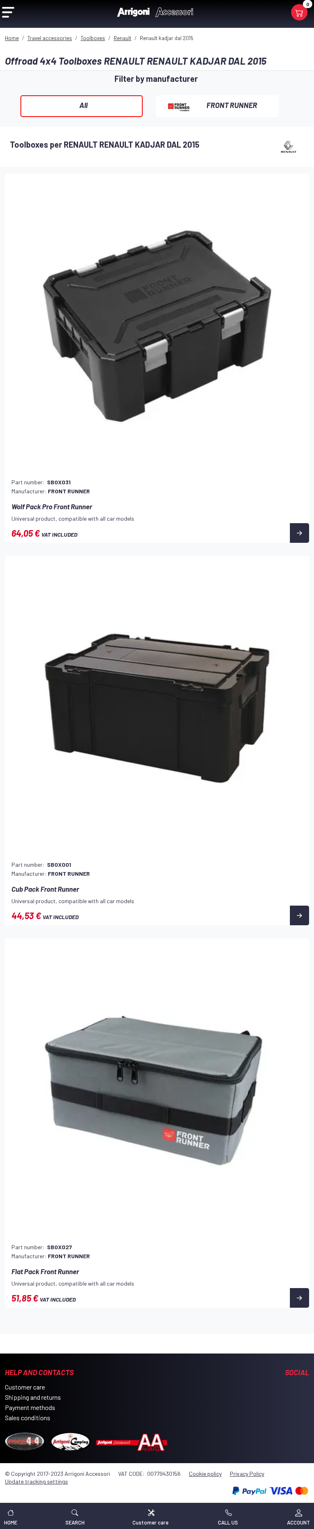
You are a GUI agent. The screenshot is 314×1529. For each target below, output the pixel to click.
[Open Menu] (8, 12)
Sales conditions (27, 1417)
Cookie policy (205, 1473)
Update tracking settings (36, 1481)
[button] (75, 1516)
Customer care (25, 1387)
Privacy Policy (247, 1473)
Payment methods (30, 1407)
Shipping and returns (33, 1397)
